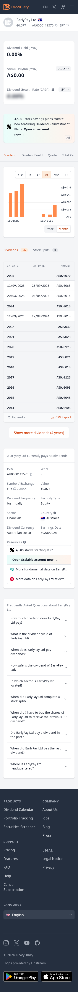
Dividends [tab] (14, 250)
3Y (38, 174)
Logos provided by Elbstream (24, 963)
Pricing (9, 850)
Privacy (48, 867)
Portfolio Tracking (18, 818)
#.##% (15, 96)
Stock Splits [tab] (44, 250)
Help (7, 876)
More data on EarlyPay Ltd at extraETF (41, 579)
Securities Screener (19, 826)
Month (63, 229)
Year (50, 229)
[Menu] (72, 7)
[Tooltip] (54, 513)
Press (47, 835)
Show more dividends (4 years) (39, 432)
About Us (50, 809)
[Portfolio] (63, 7)
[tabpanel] (39, 202)
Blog (46, 826)
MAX (56, 174)
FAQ (6, 867)
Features (10, 858)
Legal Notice (52, 858)
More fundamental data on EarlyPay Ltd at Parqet (41, 569)
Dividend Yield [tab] (32, 155)
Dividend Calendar (18, 809)
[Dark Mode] (54, 7)
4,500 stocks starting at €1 (35, 550)
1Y (29, 174)
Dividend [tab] (9, 155)
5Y (46, 174)
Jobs (45, 818)
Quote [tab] (52, 155)
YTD (20, 174)
